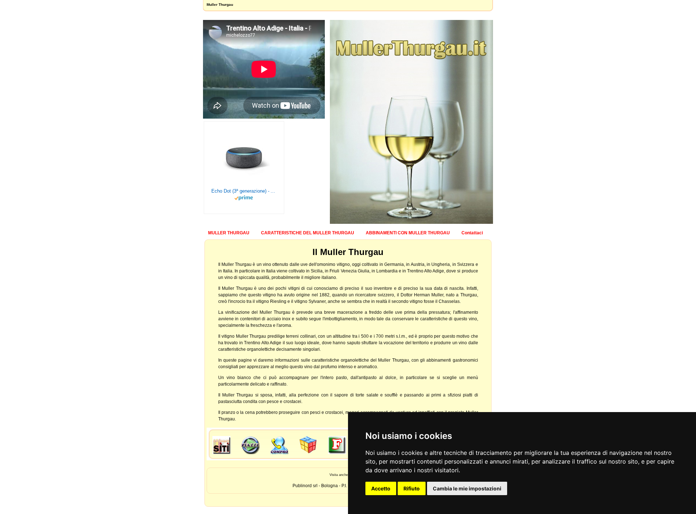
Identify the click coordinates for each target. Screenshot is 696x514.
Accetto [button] (380, 488)
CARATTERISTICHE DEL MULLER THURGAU (307, 232)
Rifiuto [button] (411, 488)
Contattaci (472, 232)
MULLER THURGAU (228, 232)
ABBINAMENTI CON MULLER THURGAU (408, 232)
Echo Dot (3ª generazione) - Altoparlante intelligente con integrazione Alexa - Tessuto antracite (244, 191)
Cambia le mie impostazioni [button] (467, 488)
